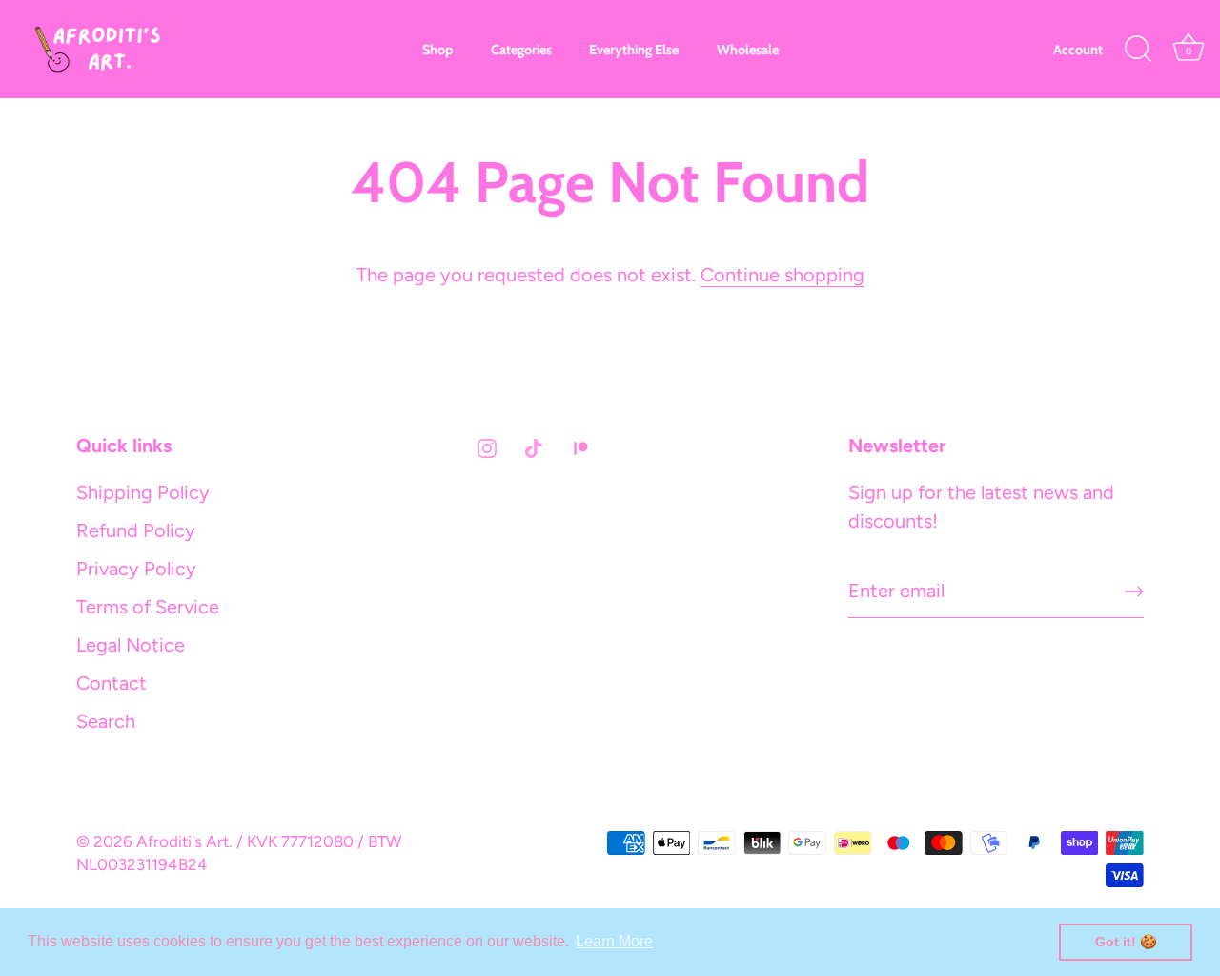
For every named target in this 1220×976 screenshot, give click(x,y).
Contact (111, 683)
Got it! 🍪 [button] (1126, 941)
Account (1078, 49)
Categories (521, 49)
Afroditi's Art (182, 841)
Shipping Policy (143, 492)
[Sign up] (1134, 591)
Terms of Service (147, 606)
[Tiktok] (533, 446)
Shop (437, 49)
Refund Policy (135, 530)
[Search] (1138, 50)
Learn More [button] (614, 941)
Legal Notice (130, 644)
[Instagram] (487, 446)
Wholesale (748, 49)
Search (105, 721)
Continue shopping (782, 274)
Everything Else (634, 49)
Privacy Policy (136, 568)
